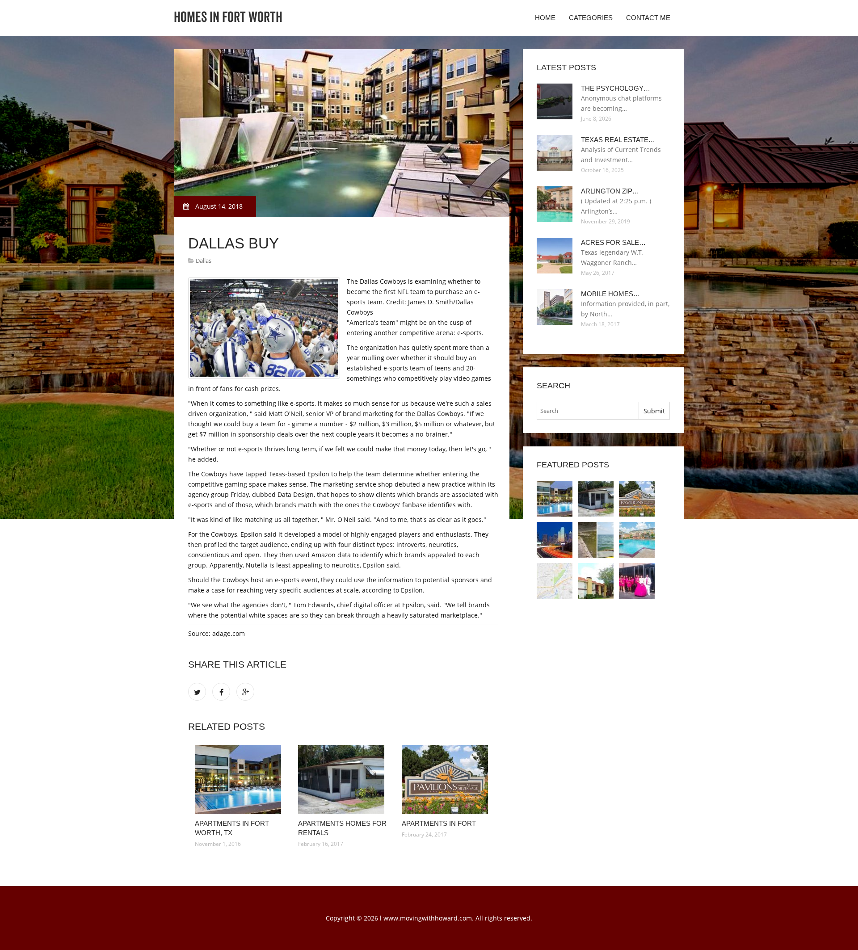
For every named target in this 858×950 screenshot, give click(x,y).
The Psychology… (615, 88)
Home (545, 17)
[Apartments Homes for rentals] (343, 779)
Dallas (203, 260)
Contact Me (648, 17)
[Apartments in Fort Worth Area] (596, 581)
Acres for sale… (613, 242)
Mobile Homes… (610, 294)
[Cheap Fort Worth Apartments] (637, 581)
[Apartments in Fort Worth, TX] (240, 779)
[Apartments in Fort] (447, 779)
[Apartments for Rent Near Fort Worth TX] (554, 540)
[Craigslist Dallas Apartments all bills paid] (596, 540)
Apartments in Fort (439, 823)
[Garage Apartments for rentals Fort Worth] (554, 581)
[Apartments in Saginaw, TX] (637, 540)
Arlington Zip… (610, 191)
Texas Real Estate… (618, 139)
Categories (591, 17)
